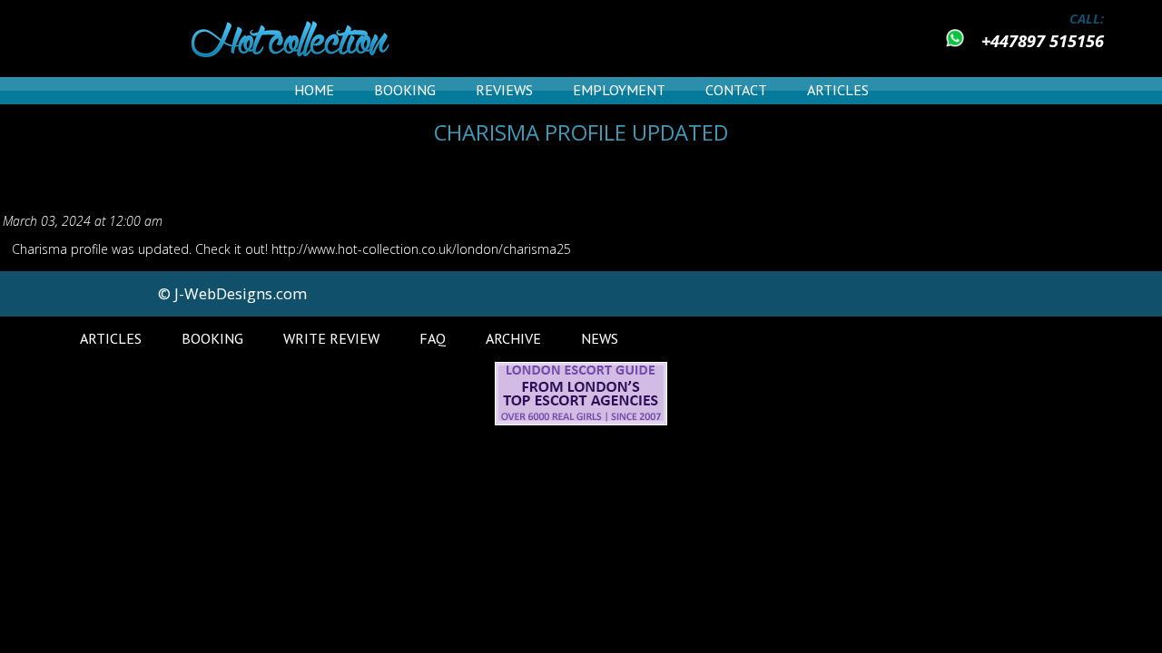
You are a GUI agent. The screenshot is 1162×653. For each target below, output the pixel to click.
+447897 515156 (1042, 41)
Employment (619, 90)
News (599, 338)
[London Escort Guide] (581, 420)
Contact (736, 90)
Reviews (504, 90)
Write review (331, 338)
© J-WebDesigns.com (232, 293)
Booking (405, 90)
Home (314, 90)
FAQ (432, 338)
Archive (513, 338)
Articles (838, 90)
